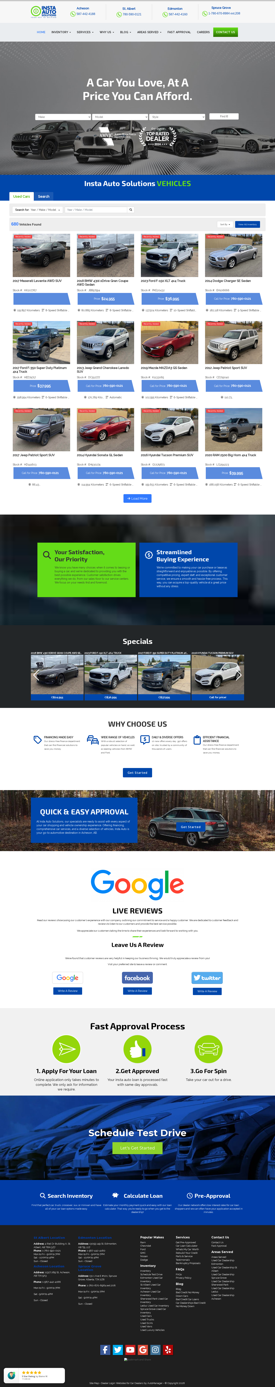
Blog (178, 1289)
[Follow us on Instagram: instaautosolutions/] (155, 1351)
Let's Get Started (137, 1148)
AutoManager (155, 1383)
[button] (61, 32)
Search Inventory (70, 1195)
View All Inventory (247, 224)
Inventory (145, 1270)
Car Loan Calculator (187, 1245)
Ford (143, 1249)
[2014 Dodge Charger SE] (233, 255)
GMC (143, 1252)
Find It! (224, 116)
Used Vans (146, 1326)
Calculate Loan (143, 1195)
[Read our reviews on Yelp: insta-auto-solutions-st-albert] (168, 1351)
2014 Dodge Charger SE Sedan (228, 281)
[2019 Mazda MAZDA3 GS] (169, 342)
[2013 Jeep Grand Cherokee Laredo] (105, 342)
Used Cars (21, 196)
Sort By (224, 224)
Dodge (144, 1259)
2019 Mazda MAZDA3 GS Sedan (164, 368)
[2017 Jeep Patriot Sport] (41, 429)
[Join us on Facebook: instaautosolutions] (105, 1351)
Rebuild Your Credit (187, 1252)
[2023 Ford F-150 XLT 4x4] (169, 255)
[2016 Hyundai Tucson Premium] (169, 429)
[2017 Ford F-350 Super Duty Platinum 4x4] (41, 342)
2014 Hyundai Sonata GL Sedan (100, 455)
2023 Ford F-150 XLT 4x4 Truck (163, 281)
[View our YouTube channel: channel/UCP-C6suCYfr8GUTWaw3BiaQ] (130, 1351)
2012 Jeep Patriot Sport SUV (226, 368)
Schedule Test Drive (151, 1274)
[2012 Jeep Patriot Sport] (233, 342)
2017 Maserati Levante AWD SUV (37, 281)
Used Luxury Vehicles (152, 1330)
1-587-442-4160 (96, 1250)
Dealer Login (108, 1383)
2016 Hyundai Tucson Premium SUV (167, 455)
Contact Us (217, 1242)
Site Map (94, 1383)
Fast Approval (219, 1245)
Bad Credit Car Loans (187, 1299)
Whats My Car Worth (187, 1249)
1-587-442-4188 (51, 1281)
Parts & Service (184, 1256)
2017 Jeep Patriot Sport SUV (34, 455)
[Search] (131, 210)
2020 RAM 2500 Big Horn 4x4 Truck (230, 455)
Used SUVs (146, 1323)
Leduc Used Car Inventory (154, 1305)
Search (43, 196)
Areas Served (218, 1257)
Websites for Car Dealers (129, 1383)
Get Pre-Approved (186, 1242)
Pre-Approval (212, 1195)
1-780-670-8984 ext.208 (101, 1285)
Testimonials (183, 1259)
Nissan (144, 1256)
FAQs (179, 1274)
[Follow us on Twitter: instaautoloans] (118, 1351)
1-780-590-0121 (51, 1250)
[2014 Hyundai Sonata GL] (105, 429)
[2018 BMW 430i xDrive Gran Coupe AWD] (105, 255)
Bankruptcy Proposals (188, 1263)
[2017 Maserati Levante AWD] (41, 255)
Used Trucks (147, 1319)
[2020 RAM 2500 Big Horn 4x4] (233, 429)
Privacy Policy (183, 1277)
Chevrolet (145, 1245)
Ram (143, 1242)
